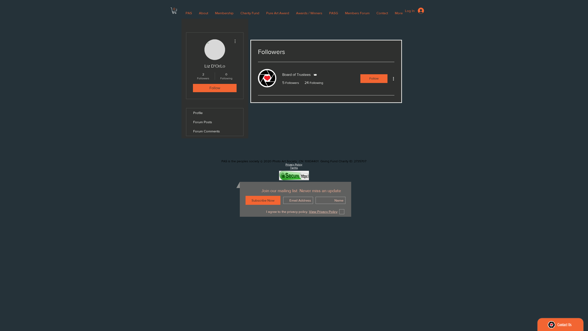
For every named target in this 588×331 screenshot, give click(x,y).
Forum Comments (206, 131)
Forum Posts (202, 122)
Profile (198, 113)
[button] (174, 11)
